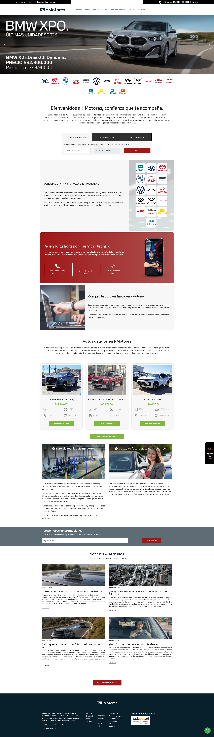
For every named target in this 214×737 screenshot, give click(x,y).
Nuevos (79, 10)
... (87, 603)
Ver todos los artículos (107, 682)
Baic (99, 721)
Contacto (141, 10)
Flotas (111, 724)
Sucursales (104, 10)
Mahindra (101, 716)
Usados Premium (115, 716)
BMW (88, 718)
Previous (4, 45)
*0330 (85, 273)
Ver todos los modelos (107, 436)
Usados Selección (91, 10)
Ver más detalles (61, 423)
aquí (113, 273)
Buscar (137, 150)
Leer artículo (45, 608)
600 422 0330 (183, 2)
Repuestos (131, 10)
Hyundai (89, 716)
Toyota (89, 721)
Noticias (112, 726)
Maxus (100, 723)
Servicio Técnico (118, 10)
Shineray (101, 718)
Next (210, 45)
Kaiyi (99, 726)
